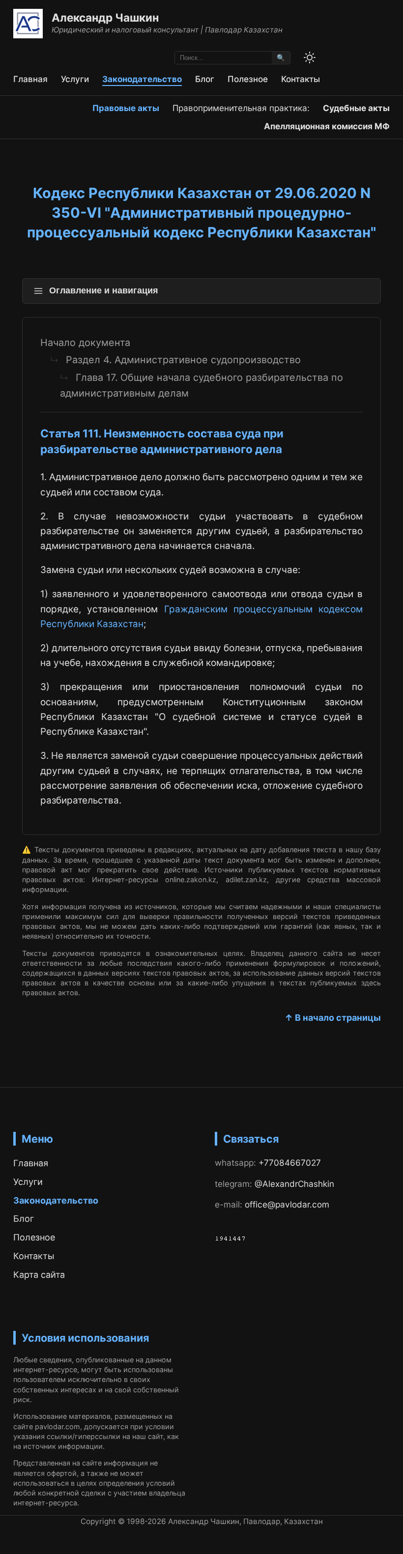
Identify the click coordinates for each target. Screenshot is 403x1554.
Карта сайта (39, 1274)
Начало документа (85, 342)
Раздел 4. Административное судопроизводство (183, 360)
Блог (204, 79)
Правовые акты (125, 108)
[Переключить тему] (309, 57)
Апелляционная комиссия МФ (327, 126)
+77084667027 (290, 1162)
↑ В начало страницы (333, 1017)
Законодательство (142, 79)
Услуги (75, 79)
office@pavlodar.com (287, 1204)
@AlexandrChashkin (294, 1184)
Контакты (300, 79)
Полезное (248, 79)
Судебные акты (356, 108)
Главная (30, 79)
